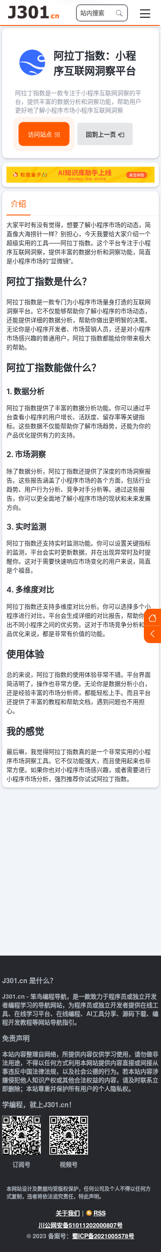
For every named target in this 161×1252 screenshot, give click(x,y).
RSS (100, 1212)
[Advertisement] (80, 872)
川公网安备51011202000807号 (81, 1225)
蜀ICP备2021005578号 (103, 1235)
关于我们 (68, 1212)
